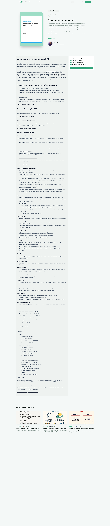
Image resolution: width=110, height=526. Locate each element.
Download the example (24, 145)
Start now (88, 1)
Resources (47, 1)
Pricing (36, 1)
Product (30, 1)
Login (82, 1)
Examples (41, 1)
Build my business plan (81, 67)
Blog (49, 17)
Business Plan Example (54, 10)
